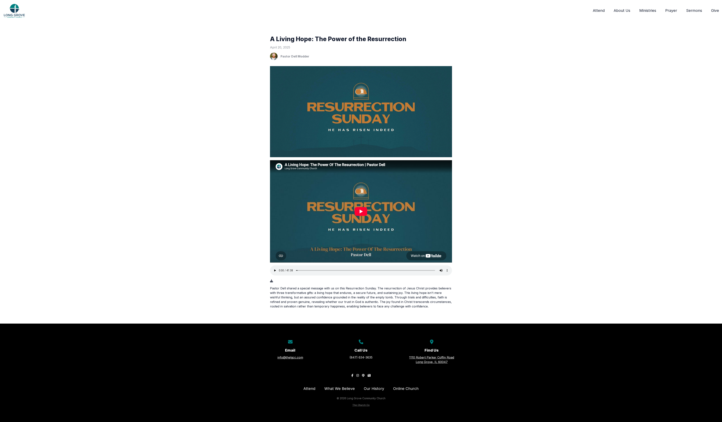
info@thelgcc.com (290, 357)
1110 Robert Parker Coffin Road (431, 360)
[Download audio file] (271, 281)
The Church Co (361, 405)
